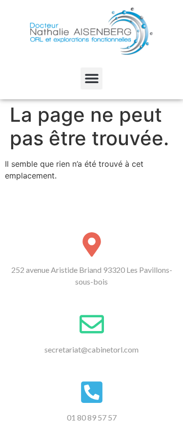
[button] (91, 78)
